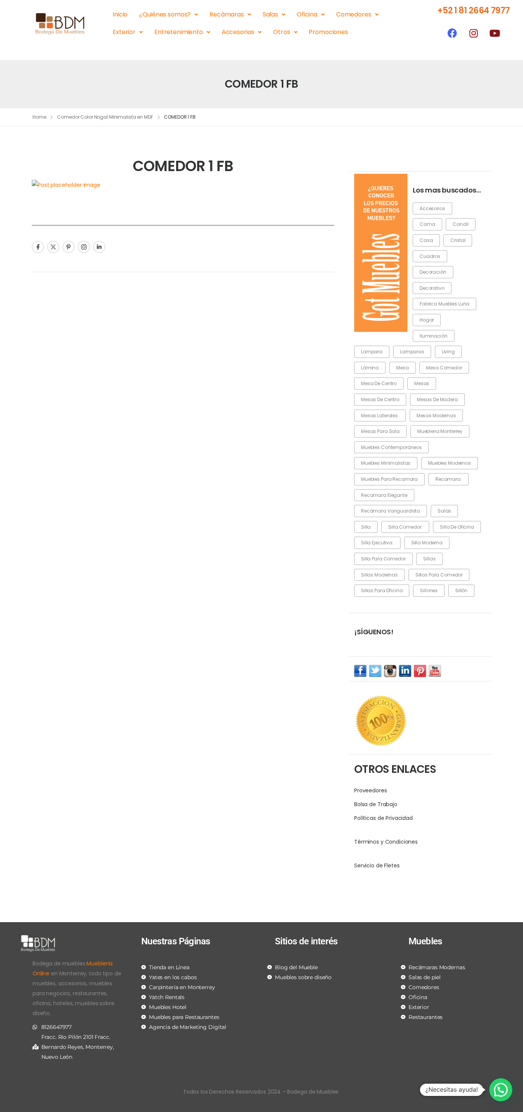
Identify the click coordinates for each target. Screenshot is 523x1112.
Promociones (328, 32)
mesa (402, 367)
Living (448, 351)
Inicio (120, 14)
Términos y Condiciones (386, 842)
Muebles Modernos (449, 463)
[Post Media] (183, 185)
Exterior (124, 32)
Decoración (433, 272)
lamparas (412, 351)
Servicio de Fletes (376, 865)
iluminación (433, 336)
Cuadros (430, 256)
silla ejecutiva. (377, 542)
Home (39, 117)
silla (366, 527)
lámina (370, 367)
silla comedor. (405, 527)
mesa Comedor (444, 367)
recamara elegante (384, 495)
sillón (461, 590)
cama (427, 224)
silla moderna (427, 542)
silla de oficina (457, 527)
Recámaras (226, 14)
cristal (457, 240)
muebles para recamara (389, 479)
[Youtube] (494, 32)
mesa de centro (379, 383)
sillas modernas (379, 575)
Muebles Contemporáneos (391, 447)
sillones (429, 590)
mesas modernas (436, 415)
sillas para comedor (439, 575)
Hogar (427, 320)
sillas (429, 558)
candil (460, 224)
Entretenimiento (178, 32)
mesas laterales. (380, 415)
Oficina (307, 14)
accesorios (432, 208)
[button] (500, 1089)
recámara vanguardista (390, 511)
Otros (281, 32)
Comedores (353, 14)
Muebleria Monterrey (440, 431)
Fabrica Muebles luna (444, 303)
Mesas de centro (380, 399)
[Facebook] (452, 32)
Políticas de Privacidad (383, 818)
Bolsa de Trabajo (375, 804)
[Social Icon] (38, 247)
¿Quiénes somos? (165, 14)
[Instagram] (473, 32)
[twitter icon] (375, 670)
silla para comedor (383, 558)
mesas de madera (437, 399)
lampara (371, 351)
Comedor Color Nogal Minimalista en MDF (105, 117)
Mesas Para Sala (380, 431)
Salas (270, 14)
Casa (426, 240)
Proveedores (370, 790)
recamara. (448, 479)
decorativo (432, 288)
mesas (421, 383)
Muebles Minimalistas (385, 463)
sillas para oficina (381, 590)
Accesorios (238, 32)
